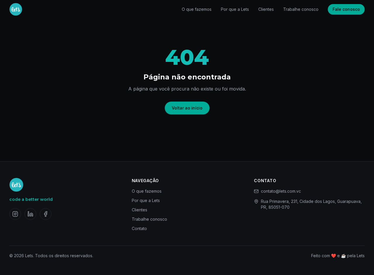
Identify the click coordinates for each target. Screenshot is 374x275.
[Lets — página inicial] (15, 9)
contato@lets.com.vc (281, 191)
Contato (139, 228)
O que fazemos (197, 9)
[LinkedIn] (30, 214)
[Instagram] (15, 214)
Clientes (266, 9)
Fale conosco (346, 9)
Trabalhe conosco (300, 9)
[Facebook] (45, 214)
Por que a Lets (235, 9)
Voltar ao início (187, 107)
